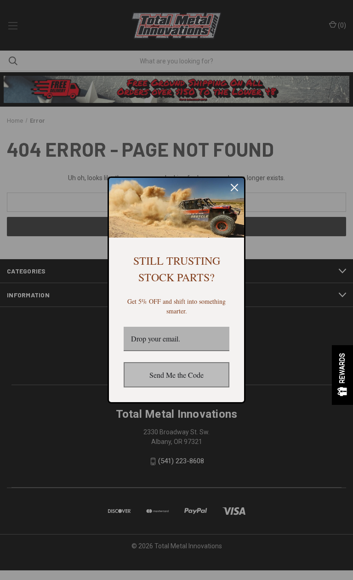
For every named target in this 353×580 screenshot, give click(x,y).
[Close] (234, 187)
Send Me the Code (176, 375)
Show (342, 375)
